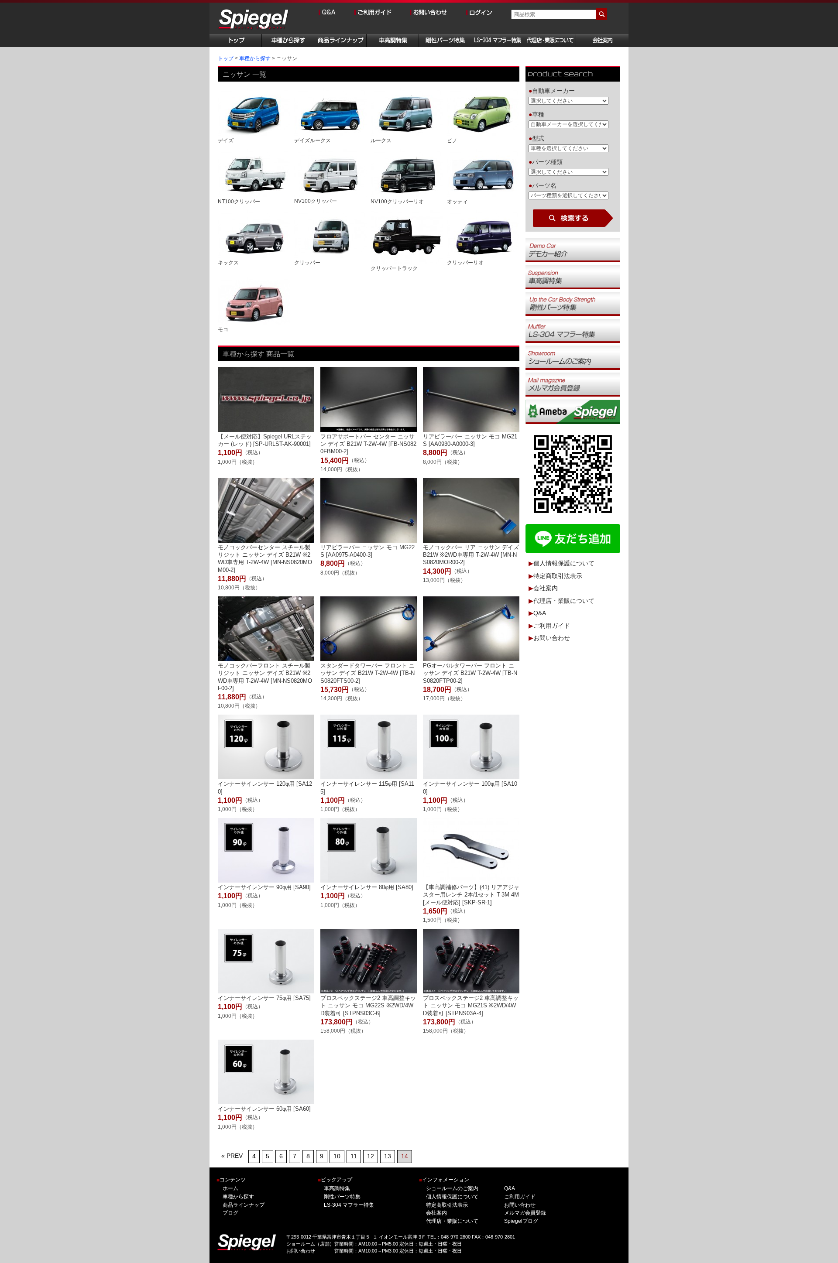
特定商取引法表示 (557, 575)
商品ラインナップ (243, 1205)
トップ (226, 58)
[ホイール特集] (572, 331)
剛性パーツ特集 (342, 1197)
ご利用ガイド (551, 625)
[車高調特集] (572, 277)
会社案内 (545, 588)
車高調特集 (337, 1188)
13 (387, 1156)
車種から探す (255, 58)
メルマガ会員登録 (525, 1213)
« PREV (232, 1155)
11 (353, 1156)
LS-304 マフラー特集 (349, 1205)
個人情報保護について (563, 563)
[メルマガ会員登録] (572, 384)
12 (370, 1156)
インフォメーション (444, 1180)
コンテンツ (231, 1180)
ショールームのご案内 (452, 1188)
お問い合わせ (551, 638)
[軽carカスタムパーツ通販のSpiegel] (253, 19)
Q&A (539, 613)
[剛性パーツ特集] (572, 304)
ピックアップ (335, 1180)
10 (336, 1156)
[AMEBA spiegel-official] (572, 411)
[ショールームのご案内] (572, 357)
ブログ (230, 1213)
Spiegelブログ (521, 1221)
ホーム (230, 1188)
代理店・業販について (563, 600)
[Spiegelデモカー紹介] (572, 250)
